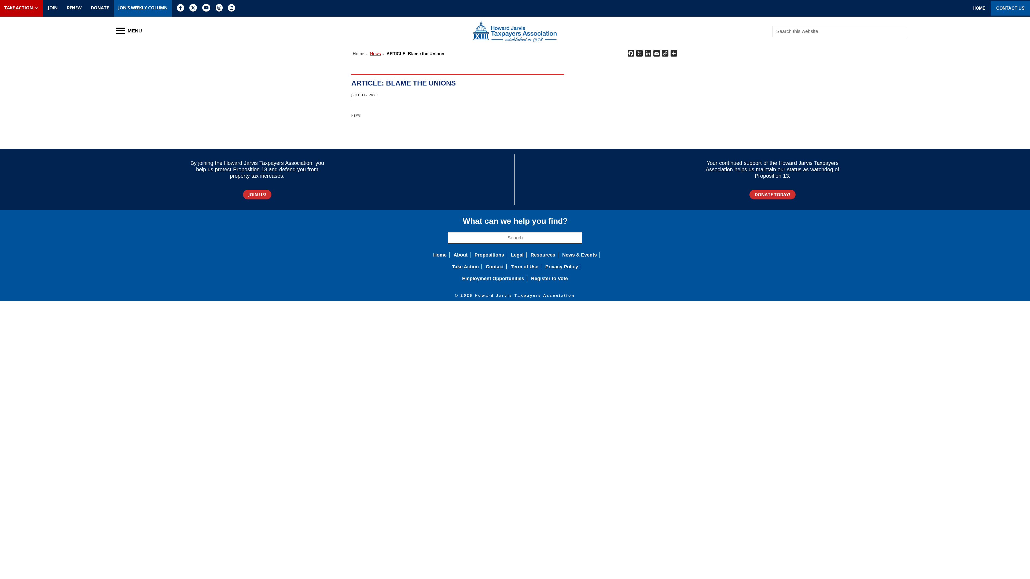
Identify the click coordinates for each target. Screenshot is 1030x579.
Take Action (465, 266)
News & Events (579, 255)
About (461, 255)
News (356, 115)
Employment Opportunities (493, 278)
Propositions (489, 255)
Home (440, 255)
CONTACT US (1010, 8)
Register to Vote (549, 278)
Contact (495, 266)
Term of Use (524, 266)
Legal (517, 255)
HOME (979, 8)
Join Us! (257, 195)
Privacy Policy (561, 266)
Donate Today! (772, 195)
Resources (543, 255)
